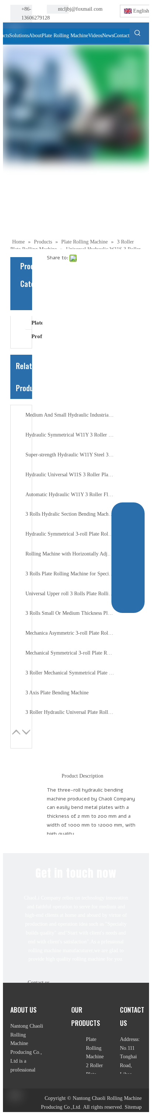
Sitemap (133, 1107)
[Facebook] (98, 9)
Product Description (82, 776)
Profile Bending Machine (36, 336)
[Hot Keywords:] (137, 32)
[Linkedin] (98, 18)
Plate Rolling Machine (36, 323)
